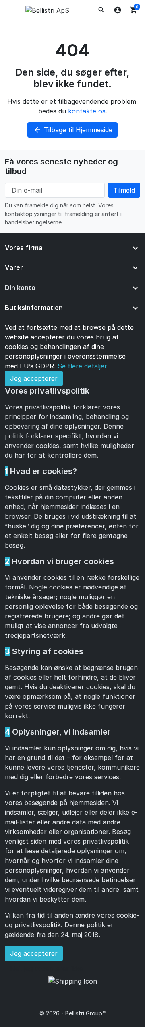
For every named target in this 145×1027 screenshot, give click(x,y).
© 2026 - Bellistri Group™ (72, 1013)
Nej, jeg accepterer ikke (46, 969)
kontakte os (87, 111)
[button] (101, 10)
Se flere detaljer (82, 366)
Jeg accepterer (34, 378)
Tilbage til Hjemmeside (72, 130)
